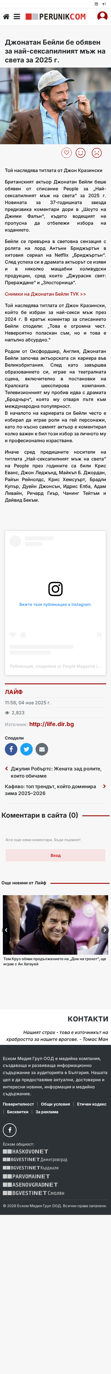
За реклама (47, 1111)
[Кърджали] (30, 1168)
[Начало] (6, 16)
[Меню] (17, 16)
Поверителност (18, 1104)
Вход (56, 855)
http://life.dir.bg (51, 724)
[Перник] (55, 16)
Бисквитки (17, 1111)
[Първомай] (26, 1176)
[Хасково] (25, 1151)
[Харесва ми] (82, 153)
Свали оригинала (20, 74)
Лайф (14, 692)
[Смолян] (33, 1193)
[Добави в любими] (67, 153)
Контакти (88, 1019)
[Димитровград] (35, 1160)
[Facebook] (10, 1130)
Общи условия (55, 1104)
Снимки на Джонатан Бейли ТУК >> (46, 294)
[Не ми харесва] (99, 153)
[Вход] (102, 16)
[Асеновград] (30, 1185)
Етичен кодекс (91, 1104)
